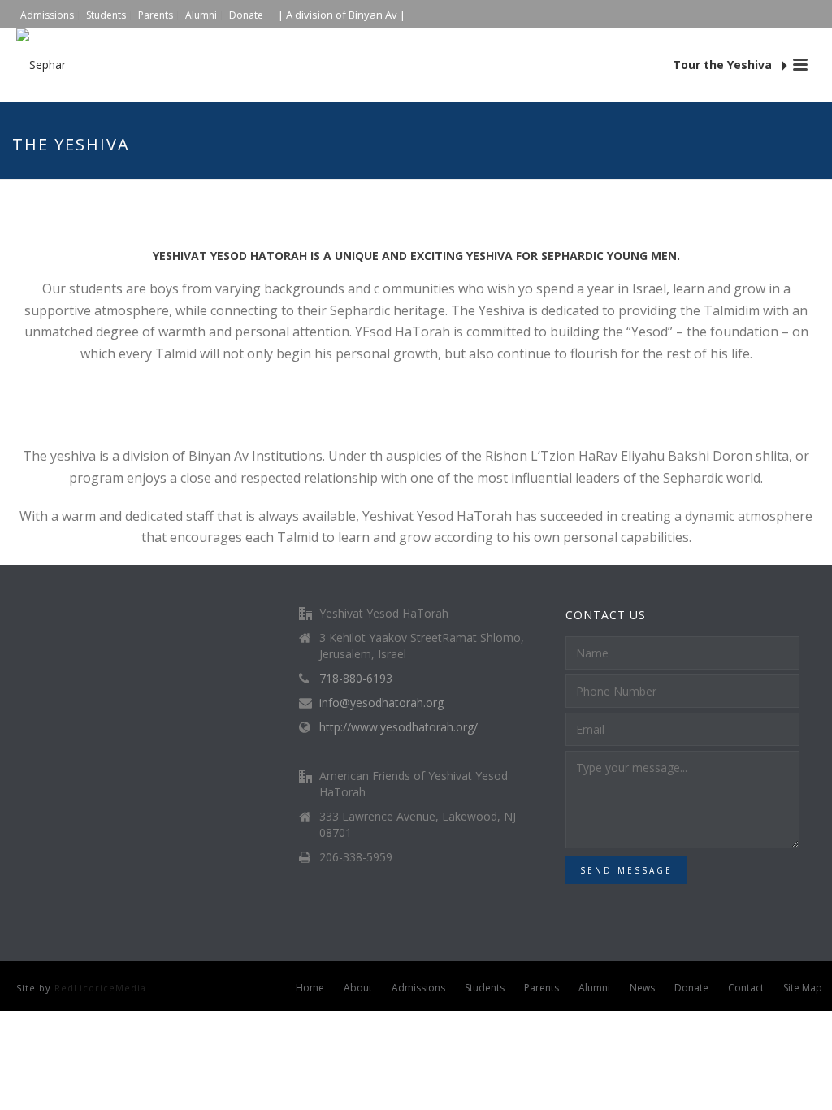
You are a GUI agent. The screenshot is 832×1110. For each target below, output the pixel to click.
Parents (541, 988)
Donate (691, 988)
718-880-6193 (355, 678)
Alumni (594, 988)
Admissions (418, 988)
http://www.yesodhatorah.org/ (398, 727)
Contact (746, 988)
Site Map (802, 988)
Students (485, 988)
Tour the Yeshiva (724, 64)
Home (310, 988)
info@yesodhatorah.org (381, 703)
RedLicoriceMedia (100, 988)
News (642, 988)
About (358, 988)
